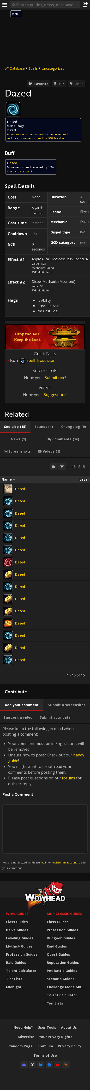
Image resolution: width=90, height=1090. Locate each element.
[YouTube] (57, 1064)
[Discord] (24, 1064)
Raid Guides (16, 962)
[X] (32, 1064)
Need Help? (23, 1027)
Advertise (26, 1036)
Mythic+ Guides (19, 946)
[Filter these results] (62, 466)
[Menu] (5, 5)
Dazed (20, 489)
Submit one (55, 377)
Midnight (14, 987)
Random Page (21, 1046)
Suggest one (55, 394)
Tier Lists (14, 978)
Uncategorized (53, 68)
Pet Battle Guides (62, 970)
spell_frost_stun (40, 360)
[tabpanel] (45, 571)
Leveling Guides (19, 938)
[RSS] (66, 1064)
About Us (69, 1027)
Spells (33, 68)
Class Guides (17, 922)
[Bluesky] (40, 1064)
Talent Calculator (21, 970)
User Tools (47, 1027)
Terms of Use (45, 1055)
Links (79, 83)
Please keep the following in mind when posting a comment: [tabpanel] (44, 797)
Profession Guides (21, 954)
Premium (45, 1046)
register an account (64, 862)
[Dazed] (8, 489)
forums (68, 778)
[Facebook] (49, 1064)
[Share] (85, 5)
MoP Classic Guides (64, 913)
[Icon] (13, 109)
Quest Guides (58, 954)
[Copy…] (53, 466)
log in (44, 862)
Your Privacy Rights (55, 1036)
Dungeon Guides (61, 938)
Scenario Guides (60, 978)
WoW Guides (17, 913)
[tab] (15, 427)
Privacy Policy (69, 1046)
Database (17, 68)
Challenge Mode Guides (66, 987)
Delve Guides (17, 930)
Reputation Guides (63, 962)
